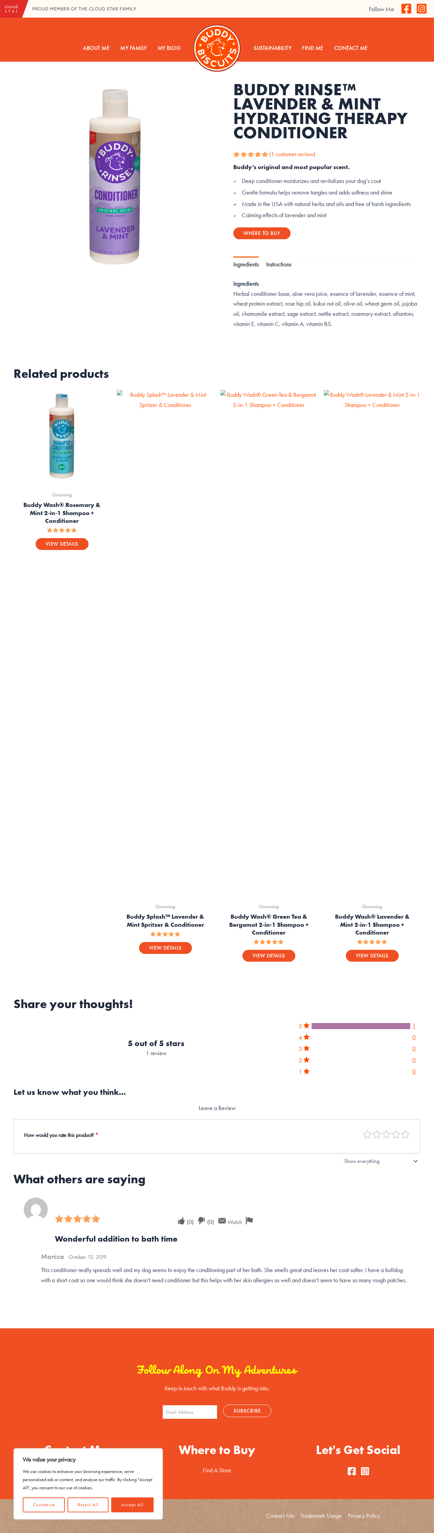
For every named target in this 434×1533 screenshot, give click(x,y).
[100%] (361, 1026)
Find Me (312, 48)
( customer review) (292, 154)
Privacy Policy (364, 1515)
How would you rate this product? (61, 1135)
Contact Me (351, 48)
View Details (62, 544)
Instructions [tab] (278, 264)
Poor (367, 1134)
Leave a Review (217, 1108)
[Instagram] (421, 8)
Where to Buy (261, 233)
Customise (44, 1505)
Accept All (132, 1505)
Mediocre (376, 1134)
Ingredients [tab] (246, 264)
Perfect (405, 1134)
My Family (133, 48)
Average (386, 1134)
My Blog (169, 48)
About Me (96, 48)
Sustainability (272, 48)
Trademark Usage (321, 1515)
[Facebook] (406, 8)
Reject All (88, 1505)
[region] (88, 1483)
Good (395, 1134)
